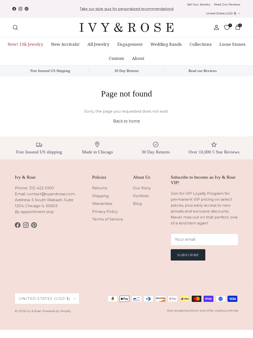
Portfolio (141, 195)
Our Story (142, 188)
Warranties (102, 203)
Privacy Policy (105, 211)
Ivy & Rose (33, 311)
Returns (99, 188)
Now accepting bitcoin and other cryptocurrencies (202, 310)
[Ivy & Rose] (126, 27)
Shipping (100, 195)
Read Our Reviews (227, 4)
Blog (137, 203)
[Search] (15, 27)
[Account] (215, 27)
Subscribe (188, 255)
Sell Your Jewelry (199, 4)
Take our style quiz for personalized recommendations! (127, 9)
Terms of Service (107, 219)
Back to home (126, 121)
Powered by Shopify (56, 311)
